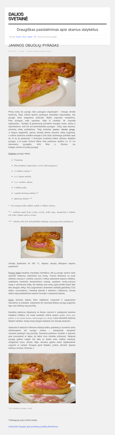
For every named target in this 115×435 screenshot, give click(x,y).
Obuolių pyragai (39, 51)
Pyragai (48, 51)
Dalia (22, 51)
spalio (30, 37)
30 (35, 37)
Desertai (30, 51)
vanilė (29, 408)
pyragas (23, 408)
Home (18, 37)
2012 (24, 37)
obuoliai (16, 408)
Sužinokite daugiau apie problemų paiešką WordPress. (33, 426)
